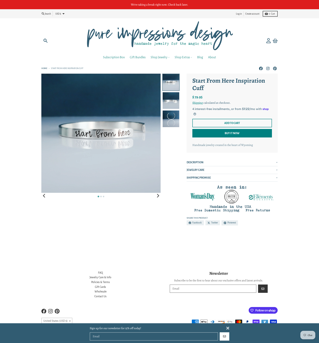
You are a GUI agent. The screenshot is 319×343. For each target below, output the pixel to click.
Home (44, 68)
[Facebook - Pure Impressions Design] (260, 68)
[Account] (268, 40)
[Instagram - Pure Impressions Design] (268, 68)
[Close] (227, 328)
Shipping (197, 103)
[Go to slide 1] (98, 196)
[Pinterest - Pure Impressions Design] (275, 68)
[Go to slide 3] (103, 196)
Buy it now (232, 133)
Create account (252, 13)
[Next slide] (158, 196)
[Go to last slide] (44, 196)
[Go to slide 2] (101, 196)
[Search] (45, 40)
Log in (239, 13)
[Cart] (275, 40)
